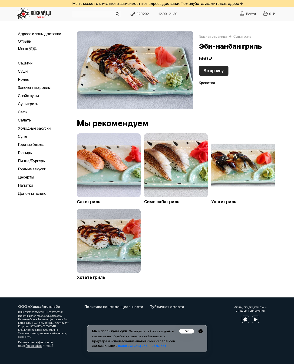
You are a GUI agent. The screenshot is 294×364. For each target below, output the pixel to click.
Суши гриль (28, 103)
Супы (22, 136)
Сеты (22, 112)
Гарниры (25, 152)
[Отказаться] (200, 331)
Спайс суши (28, 95)
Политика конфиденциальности (113, 307)
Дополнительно (32, 193)
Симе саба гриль (161, 201)
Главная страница (213, 36)
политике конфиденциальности (143, 346)
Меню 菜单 (27, 48)
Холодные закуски (34, 128)
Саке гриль (88, 201)
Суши (23, 71)
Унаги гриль (223, 201)
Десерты (26, 177)
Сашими (25, 63)
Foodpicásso (34, 345)
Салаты (24, 120)
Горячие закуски (32, 169)
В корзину (214, 70)
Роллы (23, 79)
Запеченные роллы (34, 87)
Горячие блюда (31, 144)
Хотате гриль (91, 277)
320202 (143, 14)
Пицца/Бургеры (31, 160)
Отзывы (24, 41)
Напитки (25, 185)
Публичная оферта (167, 307)
